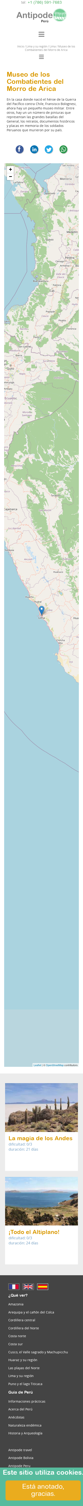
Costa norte (17, 1336)
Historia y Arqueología (25, 1433)
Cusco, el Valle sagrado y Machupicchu (38, 1352)
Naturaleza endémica (25, 1425)
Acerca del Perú (20, 1409)
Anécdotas (16, 1417)
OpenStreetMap (55, 1065)
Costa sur (15, 1344)
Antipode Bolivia (20, 1458)
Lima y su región (21, 1376)
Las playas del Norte (24, 1368)
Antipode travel (20, 1450)
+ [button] (10, 169)
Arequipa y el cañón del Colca (31, 1312)
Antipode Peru (19, 1466)
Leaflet (37, 1065)
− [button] (10, 176)
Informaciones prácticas (26, 1401)
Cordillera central (21, 1320)
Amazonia (16, 1304)
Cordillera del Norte (23, 1328)
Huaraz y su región (22, 1360)
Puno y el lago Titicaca (25, 1384)
